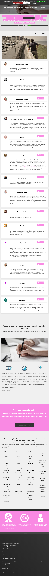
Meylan (18, 486)
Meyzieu (18, 489)
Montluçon (30, 451)
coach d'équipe (44, 15)
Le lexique (3, 554)
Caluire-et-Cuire (6, 484)
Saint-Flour (30, 489)
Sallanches (42, 458)
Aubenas (6, 463)
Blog (2, 551)
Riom (30, 472)
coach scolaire (26, 22)
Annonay (6, 461)
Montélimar (18, 496)
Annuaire (3, 543)
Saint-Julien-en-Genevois (30, 498)
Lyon (18, 482)
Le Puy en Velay (18, 475)
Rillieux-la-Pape (30, 470)
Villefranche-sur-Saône (42, 488)
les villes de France (6, 390)
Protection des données (6, 546)
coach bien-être (8, 15)
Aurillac (6, 465)
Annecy (6, 456)
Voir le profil (41, 98)
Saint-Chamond (30, 479)
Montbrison (18, 493)
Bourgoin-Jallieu (6, 477)
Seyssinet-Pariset (42, 460)
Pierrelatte (30, 463)
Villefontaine (42, 485)
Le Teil (18, 477)
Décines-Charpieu (18, 451)
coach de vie (37, 15)
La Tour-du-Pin (19, 472)
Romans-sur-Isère (30, 477)
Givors (18, 463)
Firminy (18, 456)
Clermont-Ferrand (6, 495)
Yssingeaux (42, 496)
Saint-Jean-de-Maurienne (30, 494)
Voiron (42, 493)
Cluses (6, 497)
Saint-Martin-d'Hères (42, 452)
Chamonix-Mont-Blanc (6, 492)
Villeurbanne (42, 491)
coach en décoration (39, 18)
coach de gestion (30, 15)
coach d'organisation (10, 18)
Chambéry (6, 489)
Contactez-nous (4, 553)
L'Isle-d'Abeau (18, 479)
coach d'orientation (18, 18)
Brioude (6, 479)
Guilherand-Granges (18, 468)
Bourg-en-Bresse (6, 472)
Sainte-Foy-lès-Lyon (30, 482)
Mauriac (18, 484)
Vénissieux (42, 478)
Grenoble (18, 465)
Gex (18, 461)
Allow (29, 25)
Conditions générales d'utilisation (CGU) (9, 545)
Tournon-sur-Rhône (42, 471)
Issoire (18, 470)
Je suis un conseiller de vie (24, 425)
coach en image (19, 20)
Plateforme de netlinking (6, 549)
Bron (7, 482)
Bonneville (6, 470)
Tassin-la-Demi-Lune (42, 463)
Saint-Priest (42, 455)
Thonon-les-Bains (42, 468)
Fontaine (18, 458)
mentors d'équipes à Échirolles (29, 166)
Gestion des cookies (5, 548)
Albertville (7, 454)
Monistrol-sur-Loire (18, 491)
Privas (30, 468)
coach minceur (42, 20)
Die (18, 454)
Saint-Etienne (30, 486)
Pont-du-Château (30, 465)
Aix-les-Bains (6, 451)
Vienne (42, 482)
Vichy (42, 480)
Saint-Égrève (30, 484)
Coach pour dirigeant (18, 22)
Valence (42, 473)
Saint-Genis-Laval (30, 491)
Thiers (42, 466)
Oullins (30, 458)
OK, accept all (41, 1)
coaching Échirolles (5, 564)
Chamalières (6, 486)
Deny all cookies (18, 3)
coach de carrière (23, 15)
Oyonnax (30, 461)
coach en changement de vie (29, 18)
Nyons (30, 456)
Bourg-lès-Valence (6, 475)
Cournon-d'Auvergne (6, 501)
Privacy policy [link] (33, 3)
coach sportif (32, 22)
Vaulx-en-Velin (42, 475)
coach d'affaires (15, 15)
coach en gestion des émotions (9, 20)
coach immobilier (35, 20)
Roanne (30, 475)
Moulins (30, 454)
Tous (3, 15)
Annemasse (6, 458)
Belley (6, 468)
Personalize (26, 3)
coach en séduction (27, 20)
